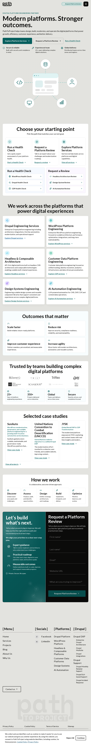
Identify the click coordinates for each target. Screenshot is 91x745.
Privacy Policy (33, 742)
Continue (81, 738)
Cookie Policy (22, 742)
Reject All (70, 738)
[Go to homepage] (7, 4)
